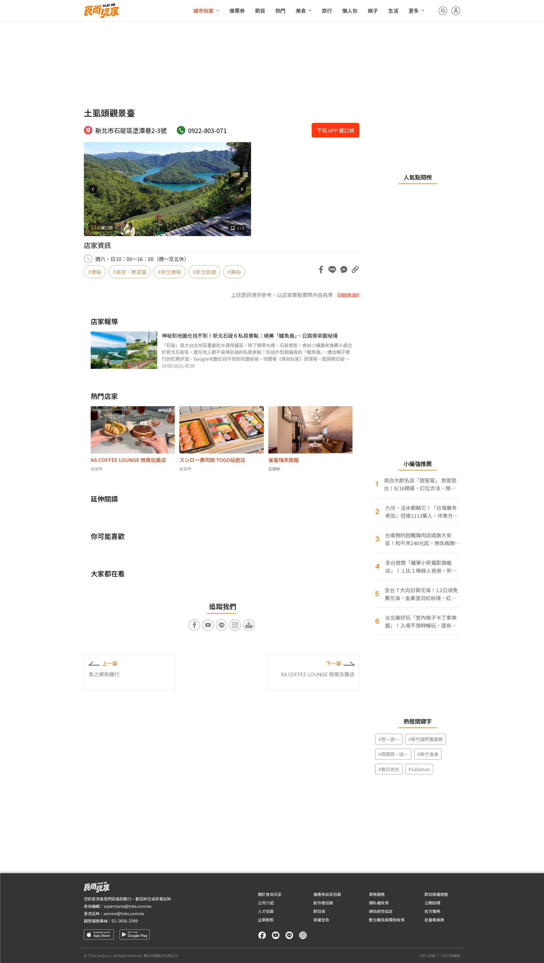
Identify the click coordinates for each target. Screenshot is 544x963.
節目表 (319, 911)
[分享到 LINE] (332, 269)
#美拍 (234, 271)
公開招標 (432, 903)
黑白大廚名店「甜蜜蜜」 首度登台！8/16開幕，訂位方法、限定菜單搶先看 (420, 484)
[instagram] (303, 935)
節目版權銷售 (436, 894)
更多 (414, 10)
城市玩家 (203, 10)
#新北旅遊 (204, 271)
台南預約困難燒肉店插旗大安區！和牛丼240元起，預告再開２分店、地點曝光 (422, 539)
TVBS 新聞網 (450, 955)
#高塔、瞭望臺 (129, 271)
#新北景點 (169, 271)
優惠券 (237, 10)
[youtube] (275, 935)
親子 (373, 10)
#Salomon (419, 769)
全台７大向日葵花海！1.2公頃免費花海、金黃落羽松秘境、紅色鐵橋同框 (421, 594)
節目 (260, 10)
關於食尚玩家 (270, 894)
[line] (289, 935)
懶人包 (350, 10)
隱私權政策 (379, 903)
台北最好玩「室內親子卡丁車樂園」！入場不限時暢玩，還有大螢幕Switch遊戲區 (420, 621)
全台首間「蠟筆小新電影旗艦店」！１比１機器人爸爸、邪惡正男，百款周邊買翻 (421, 566)
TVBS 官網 (427, 955)
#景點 (94, 271)
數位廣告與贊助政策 (387, 920)
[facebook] (262, 935)
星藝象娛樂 (434, 920)
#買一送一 (388, 739)
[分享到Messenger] (343, 269)
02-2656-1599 (125, 921)
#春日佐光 (388, 769)
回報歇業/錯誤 (348, 294)
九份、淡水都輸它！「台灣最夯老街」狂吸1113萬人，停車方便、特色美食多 (421, 511)
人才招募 (266, 911)
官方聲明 (432, 911)
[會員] (456, 11)
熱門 (280, 10)
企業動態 (266, 920)
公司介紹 (266, 903)
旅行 (327, 10)
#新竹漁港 (427, 754)
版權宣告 (321, 920)
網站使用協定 (381, 911)
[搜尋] (443, 11)
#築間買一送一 (393, 754)
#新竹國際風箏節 (425, 739)
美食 (301, 10)
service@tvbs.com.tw (124, 913)
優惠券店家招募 (327, 894)
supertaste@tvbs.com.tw (127, 906)
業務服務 (377, 894)
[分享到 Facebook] (321, 269)
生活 (393, 10)
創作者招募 (323, 903)
